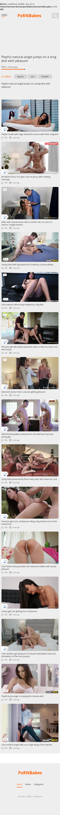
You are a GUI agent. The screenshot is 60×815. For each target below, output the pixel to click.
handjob (45, 76)
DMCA (29, 796)
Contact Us (38, 796)
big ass (20, 76)
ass (32, 76)
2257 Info (21, 796)
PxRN (29, 15)
